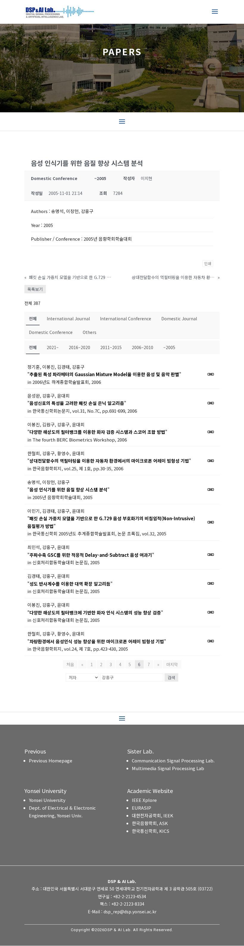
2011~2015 (111, 347)
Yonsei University (47, 800)
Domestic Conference (51, 332)
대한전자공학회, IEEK (152, 815)
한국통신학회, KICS (150, 831)
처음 (70, 664)
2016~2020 (79, 347)
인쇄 (207, 263)
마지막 (172, 664)
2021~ (53, 347)
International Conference (125, 318)
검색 (171, 677)
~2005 (169, 347)
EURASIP (141, 808)
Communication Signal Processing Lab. (173, 760)
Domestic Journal (179, 318)
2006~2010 (142, 347)
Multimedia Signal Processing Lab (168, 768)
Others (89, 332)
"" (104, 374)
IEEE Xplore (144, 800)
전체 (33, 318)
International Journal (68, 318)
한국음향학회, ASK (150, 823)
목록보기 (35, 289)
